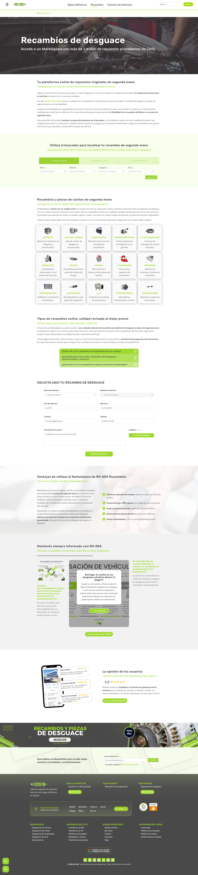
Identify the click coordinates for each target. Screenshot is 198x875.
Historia (108, 834)
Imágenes (135, 430)
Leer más (98, 611)
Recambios (97, 4)
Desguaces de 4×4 (40, 837)
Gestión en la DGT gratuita (79, 787)
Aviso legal (145, 828)
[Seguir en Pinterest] (113, 860)
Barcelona (83, 807)
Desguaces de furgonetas (43, 834)
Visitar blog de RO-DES (98, 634)
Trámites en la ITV (75, 831)
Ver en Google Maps (114, 701)
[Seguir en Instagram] (90, 860)
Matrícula (104, 403)
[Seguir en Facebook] (85, 860)
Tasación (119, 4)
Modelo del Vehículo (108, 390)
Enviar (153, 760)
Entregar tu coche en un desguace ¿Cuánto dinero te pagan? (99, 577)
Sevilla (103, 807)
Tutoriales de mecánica (78, 840)
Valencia (93, 807)
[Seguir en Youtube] (99, 860)
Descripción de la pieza (53, 430)
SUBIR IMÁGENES (143, 435)
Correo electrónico (111, 756)
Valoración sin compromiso (116, 787)
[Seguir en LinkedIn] (108, 860)
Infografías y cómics (77, 837)
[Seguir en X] (103, 860)
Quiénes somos (111, 828)
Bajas (77, 4)
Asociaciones (37, 840)
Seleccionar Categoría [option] (107, 171)
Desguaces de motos (41, 831)
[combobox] (53, 171)
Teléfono (103, 417)
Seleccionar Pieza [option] (135, 171)
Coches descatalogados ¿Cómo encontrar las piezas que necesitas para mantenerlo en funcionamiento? (51, 592)
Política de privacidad (150, 831)
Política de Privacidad (129, 765)
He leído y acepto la (122, 765)
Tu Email (48, 417)
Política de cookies (149, 834)
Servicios (108, 831)
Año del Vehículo (51, 403)
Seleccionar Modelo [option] (77, 171)
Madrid (72, 807)
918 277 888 (146, 792)
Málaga (72, 811)
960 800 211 (73, 792)
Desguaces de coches (41, 828)
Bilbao (81, 811)
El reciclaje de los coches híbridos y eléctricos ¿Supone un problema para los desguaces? (146, 566)
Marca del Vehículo (52, 390)
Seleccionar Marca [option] (48, 171)
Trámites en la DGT (76, 828)
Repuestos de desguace (151, 787)
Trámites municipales (77, 834)
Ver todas (121, 809)
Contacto (109, 837)
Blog (107, 840)
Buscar (188, 4)
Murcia (93, 811)
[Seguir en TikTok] (94, 860)
